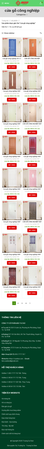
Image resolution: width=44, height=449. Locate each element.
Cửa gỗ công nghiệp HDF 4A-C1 (12, 222)
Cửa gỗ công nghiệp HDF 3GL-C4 (32, 190)
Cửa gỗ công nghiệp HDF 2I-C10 (12, 157)
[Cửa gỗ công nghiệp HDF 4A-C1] (11, 210)
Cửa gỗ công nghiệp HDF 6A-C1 (32, 288)
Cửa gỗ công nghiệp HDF (11, 61)
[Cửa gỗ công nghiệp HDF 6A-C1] (32, 275)
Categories (21, 15)
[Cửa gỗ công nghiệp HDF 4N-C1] (32, 243)
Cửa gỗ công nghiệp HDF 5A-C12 (12, 288)
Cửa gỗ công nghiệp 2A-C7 (12, 58)
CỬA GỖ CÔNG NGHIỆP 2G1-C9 (32, 59)
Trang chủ (5, 21)
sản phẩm (14, 21)
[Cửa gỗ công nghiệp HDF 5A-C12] (11, 275)
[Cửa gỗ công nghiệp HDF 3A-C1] (11, 178)
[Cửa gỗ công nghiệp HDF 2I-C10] (11, 145)
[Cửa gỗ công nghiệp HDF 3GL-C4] (32, 178)
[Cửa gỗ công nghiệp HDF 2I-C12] (32, 145)
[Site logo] (22, 3)
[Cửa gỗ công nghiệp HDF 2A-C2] (32, 80)
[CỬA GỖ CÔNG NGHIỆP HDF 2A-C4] (32, 112)
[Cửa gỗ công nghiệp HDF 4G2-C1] (11, 243)
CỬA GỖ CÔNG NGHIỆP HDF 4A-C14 (32, 222)
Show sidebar (9, 33)
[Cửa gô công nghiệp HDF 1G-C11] (11, 80)
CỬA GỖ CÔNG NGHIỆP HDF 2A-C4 (32, 124)
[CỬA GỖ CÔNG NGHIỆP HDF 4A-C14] (32, 210)
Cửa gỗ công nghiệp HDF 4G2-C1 (12, 255)
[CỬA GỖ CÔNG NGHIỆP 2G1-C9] (32, 47)
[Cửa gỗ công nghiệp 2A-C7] (11, 47)
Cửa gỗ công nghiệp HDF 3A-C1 (12, 190)
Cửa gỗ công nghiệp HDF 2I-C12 (32, 157)
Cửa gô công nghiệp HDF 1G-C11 (12, 92)
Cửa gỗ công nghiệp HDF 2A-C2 (32, 92)
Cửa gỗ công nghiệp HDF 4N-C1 (32, 255)
